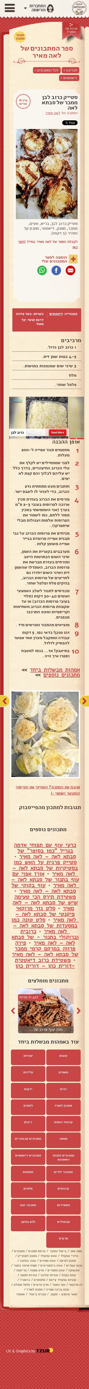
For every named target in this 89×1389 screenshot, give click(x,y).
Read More (57, 432)
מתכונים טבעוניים (28, 1138)
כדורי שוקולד (69, 1256)
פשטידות (63, 1205)
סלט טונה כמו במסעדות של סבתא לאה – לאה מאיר (44, 925)
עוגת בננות (69, 1275)
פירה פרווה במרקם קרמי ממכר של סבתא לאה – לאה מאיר (45, 948)
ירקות (28, 1089)
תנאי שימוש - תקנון (63, 1294)
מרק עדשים (41, 1284)
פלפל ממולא (22, 1284)
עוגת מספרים (56, 1270)
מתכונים (19, 1251)
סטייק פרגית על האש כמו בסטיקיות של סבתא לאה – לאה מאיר (45, 867)
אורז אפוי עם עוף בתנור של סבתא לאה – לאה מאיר (45, 879)
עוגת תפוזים (48, 1260)
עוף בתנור (58, 1284)
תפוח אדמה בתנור (25, 1265)
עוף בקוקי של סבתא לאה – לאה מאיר (43, 888)
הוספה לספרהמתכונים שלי (54, 259)
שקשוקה (74, 1270)
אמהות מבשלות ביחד (55, 669)
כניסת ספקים (37, 1251)
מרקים (63, 1238)
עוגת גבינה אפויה (57, 1289)
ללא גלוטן (28, 1222)
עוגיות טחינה (49, 1275)
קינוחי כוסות (63, 1122)
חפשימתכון (20, 37)
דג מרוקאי (75, 1284)
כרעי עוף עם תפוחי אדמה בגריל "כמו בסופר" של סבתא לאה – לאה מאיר (45, 850)
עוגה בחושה (28, 1260)
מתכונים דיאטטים (28, 1155)
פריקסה (21, 1270)
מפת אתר (76, 1251)
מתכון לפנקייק (27, 1256)
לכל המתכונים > (46, 70)
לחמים (28, 1105)
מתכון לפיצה (67, 1260)
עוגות (63, 1055)
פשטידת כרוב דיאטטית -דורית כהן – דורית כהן (45, 962)
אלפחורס (39, 1280)
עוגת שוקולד (48, 1256)
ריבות (28, 1122)
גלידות (28, 1072)
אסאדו (20, 1294)
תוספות (28, 1172)
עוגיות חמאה (28, 1275)
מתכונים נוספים (61, 674)
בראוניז (25, 1280)
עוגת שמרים (74, 1265)
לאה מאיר (52, 113)
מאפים (63, 1072)
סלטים (28, 1188)
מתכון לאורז (63, 1105)
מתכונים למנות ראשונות (63, 1157)
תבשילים (63, 1222)
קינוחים (63, 1188)
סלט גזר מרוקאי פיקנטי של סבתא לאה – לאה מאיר (47, 913)
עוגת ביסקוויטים (51, 1265)
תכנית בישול (37, 1294)
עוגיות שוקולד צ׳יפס (62, 1280)
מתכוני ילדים (63, 1172)
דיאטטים (56, 313)
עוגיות (28, 1055)
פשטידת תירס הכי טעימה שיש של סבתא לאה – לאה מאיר (45, 902)
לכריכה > (70, 70)
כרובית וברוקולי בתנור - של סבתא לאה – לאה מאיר (45, 936)
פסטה (63, 1138)
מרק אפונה (37, 1270)
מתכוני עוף (28, 1205)
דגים (63, 1089)
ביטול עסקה (57, 1251)
